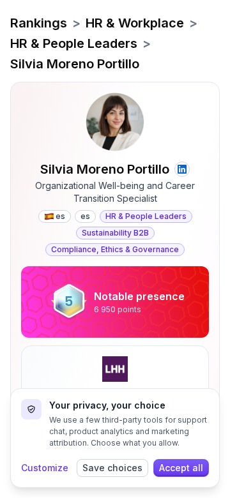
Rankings (38, 23)
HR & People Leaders (73, 43)
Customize (44, 467)
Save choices (112, 467)
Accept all (181, 467)
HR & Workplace (135, 23)
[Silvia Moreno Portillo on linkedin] (182, 169)
